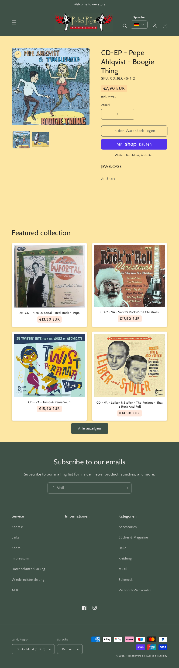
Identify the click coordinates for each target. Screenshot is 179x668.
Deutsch (68, 649)
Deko (123, 548)
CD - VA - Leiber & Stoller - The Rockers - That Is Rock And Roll (129, 404)
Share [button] (111, 179)
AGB (15, 590)
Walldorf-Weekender (135, 590)
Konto (16, 548)
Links (16, 537)
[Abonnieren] (126, 488)
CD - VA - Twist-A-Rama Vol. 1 (49, 402)
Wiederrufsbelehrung (28, 580)
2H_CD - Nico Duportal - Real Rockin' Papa (49, 313)
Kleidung (125, 558)
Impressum (20, 558)
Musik (123, 569)
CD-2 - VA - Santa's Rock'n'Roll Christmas (129, 312)
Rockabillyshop (134, 656)
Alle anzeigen (89, 428)
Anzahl (105, 104)
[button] (14, 22)
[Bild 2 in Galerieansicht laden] (40, 139)
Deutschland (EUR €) (31, 649)
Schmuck (126, 580)
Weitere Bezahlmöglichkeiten (134, 155)
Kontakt (17, 527)
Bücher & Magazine (133, 537)
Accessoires (128, 527)
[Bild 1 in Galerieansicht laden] (21, 139)
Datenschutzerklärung (28, 569)
